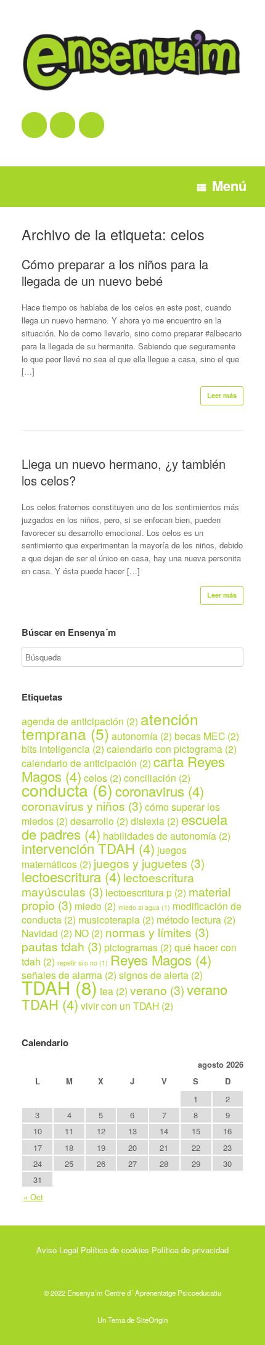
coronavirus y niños (82, 805)
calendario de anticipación (86, 763)
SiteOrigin (152, 1320)
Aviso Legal (57, 1250)
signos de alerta (161, 974)
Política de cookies (115, 1250)
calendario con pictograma (172, 748)
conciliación (157, 777)
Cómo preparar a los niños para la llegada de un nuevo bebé (115, 272)
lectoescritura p (145, 892)
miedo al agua (144, 907)
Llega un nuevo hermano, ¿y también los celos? (124, 472)
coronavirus (159, 790)
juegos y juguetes (149, 863)
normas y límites (157, 932)
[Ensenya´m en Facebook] (34, 125)
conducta (67, 790)
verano (157, 989)
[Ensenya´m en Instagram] (91, 125)
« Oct (33, 1197)
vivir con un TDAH (127, 1005)
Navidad (47, 933)
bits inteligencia (63, 748)
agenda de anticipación (80, 721)
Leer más (222, 395)
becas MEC (206, 735)
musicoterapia (116, 919)
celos (102, 777)
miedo (95, 905)
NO (89, 933)
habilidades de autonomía (166, 835)
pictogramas (138, 947)
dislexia (155, 820)
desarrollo (99, 820)
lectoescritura (71, 876)
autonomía (142, 735)
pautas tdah (62, 946)
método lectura (196, 919)
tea (114, 991)
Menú (229, 185)
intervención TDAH (88, 848)
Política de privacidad (190, 1250)
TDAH (59, 987)
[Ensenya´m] (132, 60)
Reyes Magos (160, 959)
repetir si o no (82, 962)
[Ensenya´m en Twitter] (62, 125)
